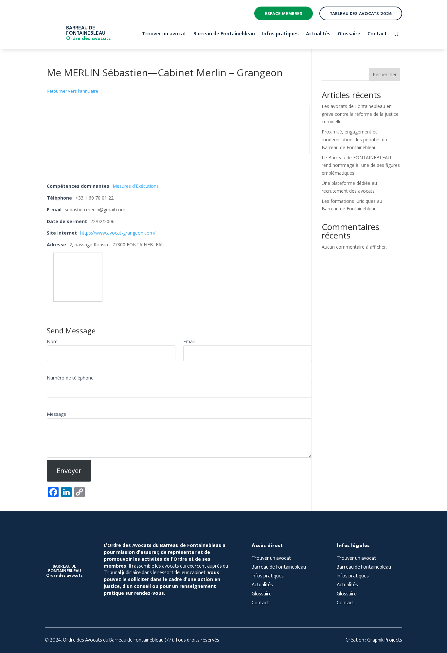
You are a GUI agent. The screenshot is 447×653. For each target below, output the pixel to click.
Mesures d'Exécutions (136, 186)
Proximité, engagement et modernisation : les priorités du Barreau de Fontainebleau (354, 139)
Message (56, 414)
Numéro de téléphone (70, 378)
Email (189, 341)
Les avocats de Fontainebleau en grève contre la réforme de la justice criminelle (360, 114)
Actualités (318, 35)
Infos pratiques (280, 35)
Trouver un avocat (164, 35)
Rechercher (385, 74)
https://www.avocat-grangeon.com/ (117, 233)
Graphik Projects (384, 640)
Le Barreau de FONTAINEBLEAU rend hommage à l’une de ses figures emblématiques (361, 165)
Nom (52, 341)
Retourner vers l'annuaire (72, 91)
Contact (377, 35)
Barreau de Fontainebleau (224, 35)
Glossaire (349, 35)
